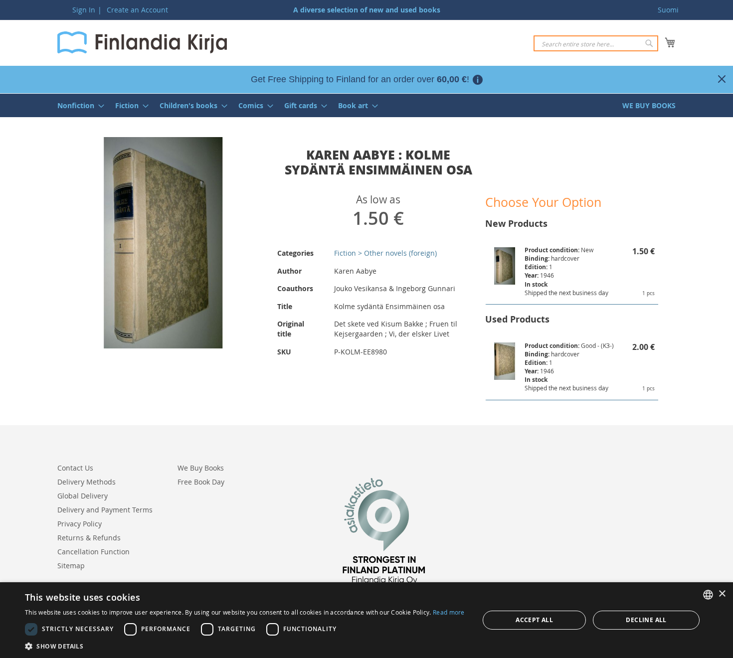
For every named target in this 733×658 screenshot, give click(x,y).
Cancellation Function (93, 551)
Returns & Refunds (89, 537)
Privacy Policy (79, 523)
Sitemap (71, 565)
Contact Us (75, 468)
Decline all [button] (646, 620)
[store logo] (142, 42)
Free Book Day (201, 482)
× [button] (722, 594)
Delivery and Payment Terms (105, 509)
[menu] (366, 105)
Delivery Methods (86, 482)
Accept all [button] (534, 620)
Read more (449, 612)
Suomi (668, 9)
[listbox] (708, 595)
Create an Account (137, 9)
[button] (245, 646)
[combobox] (596, 43)
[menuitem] (77, 105)
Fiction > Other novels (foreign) (385, 253)
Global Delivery (82, 495)
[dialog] (366, 620)
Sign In (83, 9)
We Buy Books (201, 468)
